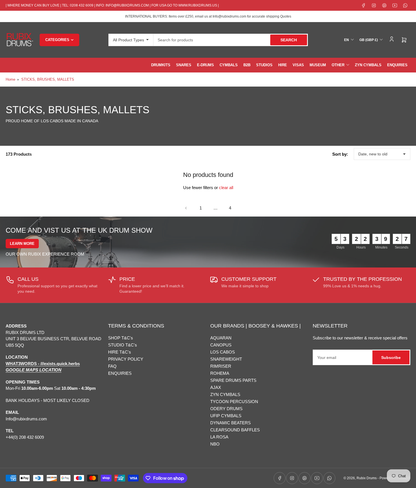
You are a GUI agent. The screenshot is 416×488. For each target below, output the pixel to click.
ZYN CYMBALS (368, 65)
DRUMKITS (160, 65)
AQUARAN (220, 337)
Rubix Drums (367, 478)
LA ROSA (219, 437)
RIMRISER (220, 366)
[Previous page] (186, 208)
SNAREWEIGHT (226, 359)
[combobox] (230, 40)
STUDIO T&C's (122, 345)
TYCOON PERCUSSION (234, 401)
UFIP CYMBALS (225, 415)
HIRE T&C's (119, 352)
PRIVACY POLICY (125, 359)
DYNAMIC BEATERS (230, 422)
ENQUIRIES (397, 65)
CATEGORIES (57, 40)
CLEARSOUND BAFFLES (235, 429)
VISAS (298, 65)
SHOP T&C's (120, 337)
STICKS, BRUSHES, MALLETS (47, 79)
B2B (246, 65)
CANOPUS (220, 345)
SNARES (183, 65)
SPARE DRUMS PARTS (233, 380)
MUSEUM (318, 65)
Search (288, 40)
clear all (226, 187)
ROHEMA (219, 373)
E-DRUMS (205, 65)
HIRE (282, 65)
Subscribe (391, 357)
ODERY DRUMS (226, 408)
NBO (215, 444)
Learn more (22, 243)
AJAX (215, 387)
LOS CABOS (222, 352)
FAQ (112, 366)
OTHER (338, 65)
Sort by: (340, 154)
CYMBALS (229, 65)
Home (10, 79)
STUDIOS (264, 65)
